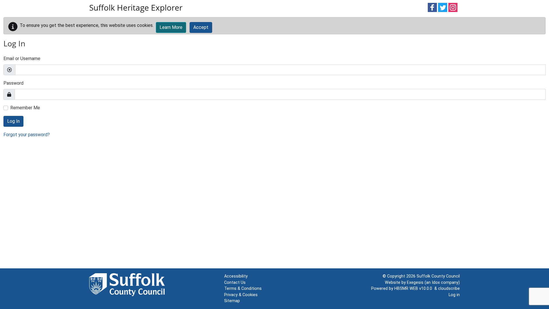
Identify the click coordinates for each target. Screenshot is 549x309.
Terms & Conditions (243, 288)
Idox (436, 282)
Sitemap (232, 300)
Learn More (171, 27)
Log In (13, 121)
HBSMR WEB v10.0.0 (414, 288)
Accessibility (236, 276)
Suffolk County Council (438, 276)
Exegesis (415, 282)
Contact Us (235, 282)
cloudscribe (449, 288)
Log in (454, 294)
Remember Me (25, 107)
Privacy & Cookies (241, 294)
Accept (200, 27)
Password (13, 83)
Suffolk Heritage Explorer (135, 7)
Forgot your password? (26, 134)
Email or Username (21, 58)
